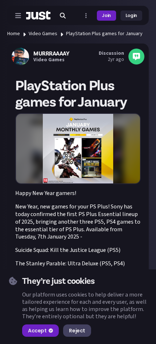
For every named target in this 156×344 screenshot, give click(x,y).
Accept (37, 330)
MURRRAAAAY (51, 53)
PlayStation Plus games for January (104, 33)
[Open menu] (18, 15)
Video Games (43, 33)
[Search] (63, 15)
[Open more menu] (86, 15)
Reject (77, 330)
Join (106, 15)
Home (13, 33)
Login (131, 15)
